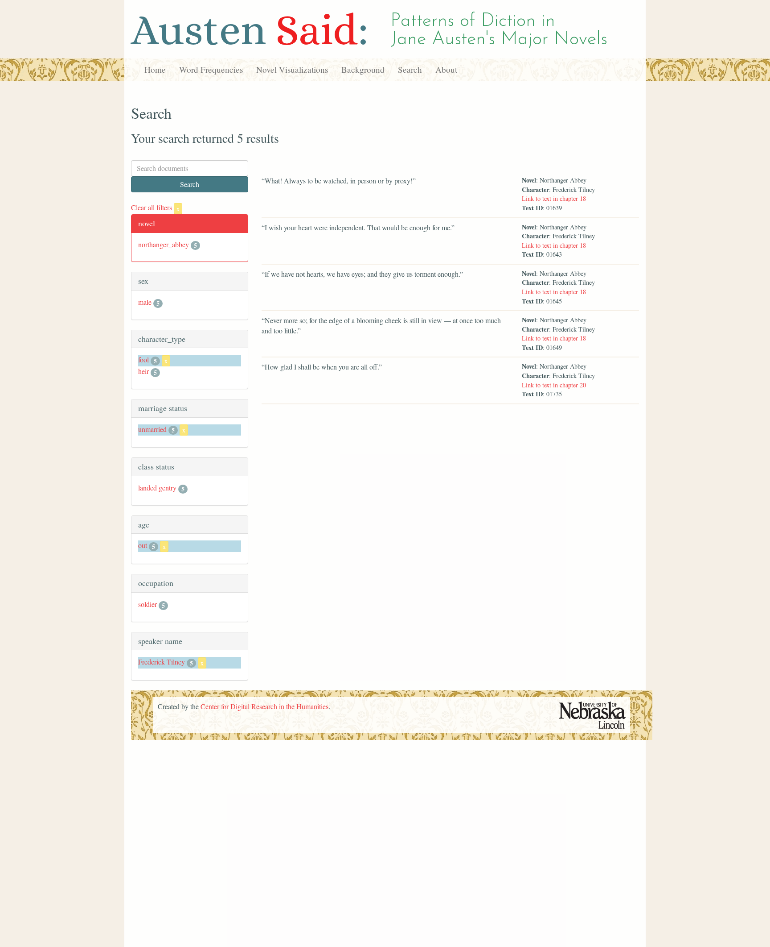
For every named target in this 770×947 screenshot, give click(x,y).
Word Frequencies (211, 69)
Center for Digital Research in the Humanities (264, 706)
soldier (147, 604)
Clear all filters (155, 207)
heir (143, 371)
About (446, 69)
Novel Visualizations (292, 69)
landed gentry (157, 487)
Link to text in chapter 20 (554, 385)
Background (363, 69)
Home (155, 69)
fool (143, 359)
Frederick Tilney (161, 661)
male (145, 302)
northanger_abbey (163, 244)
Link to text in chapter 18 (554, 198)
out (142, 545)
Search (410, 69)
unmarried (152, 429)
